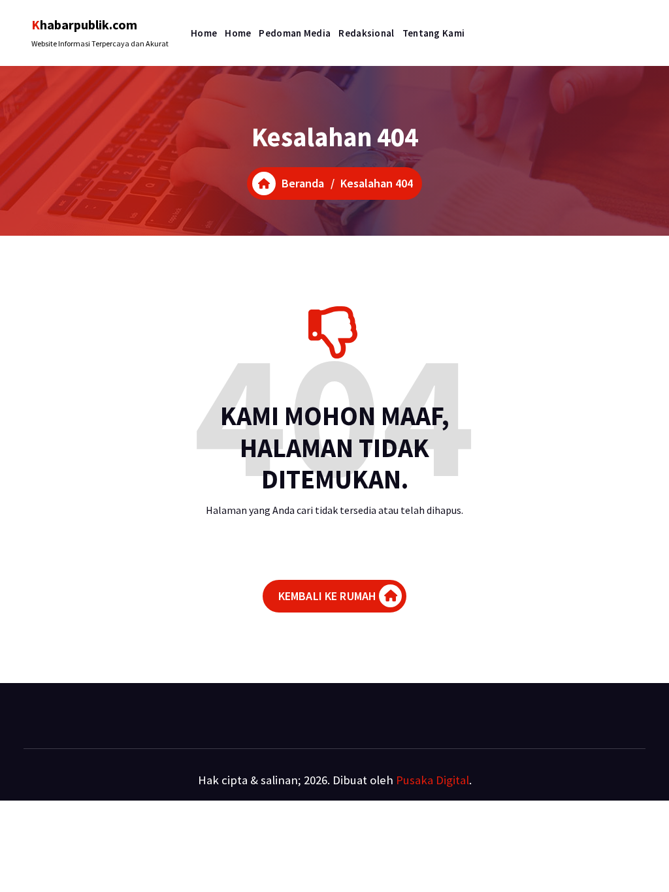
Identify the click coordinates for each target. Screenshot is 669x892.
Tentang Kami (433, 33)
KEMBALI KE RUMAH (327, 595)
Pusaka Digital (432, 780)
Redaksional (366, 33)
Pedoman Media (295, 33)
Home (204, 33)
